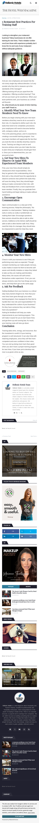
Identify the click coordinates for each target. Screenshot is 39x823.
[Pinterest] (19, 377)
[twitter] (19, 413)
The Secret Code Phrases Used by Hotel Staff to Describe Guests (24, 592)
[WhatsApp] (23, 377)
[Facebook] (9, 377)
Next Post (33, 436)
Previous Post (7, 436)
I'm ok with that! (19, 816)
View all (35, 420)
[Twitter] (14, 377)
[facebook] (14, 413)
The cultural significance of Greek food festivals (24, 769)
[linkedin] (16, 413)
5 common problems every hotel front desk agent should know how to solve (23, 601)
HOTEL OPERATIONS (13, 18)
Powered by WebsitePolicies (10, 819)
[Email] (28, 377)
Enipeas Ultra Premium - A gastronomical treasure (19, 681)
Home (4, 18)
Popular (10, 586)
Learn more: (31, 812)
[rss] (21, 413)
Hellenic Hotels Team (21, 384)
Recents (28, 586)
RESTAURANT (21, 371)
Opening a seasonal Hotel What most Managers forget (23, 609)
